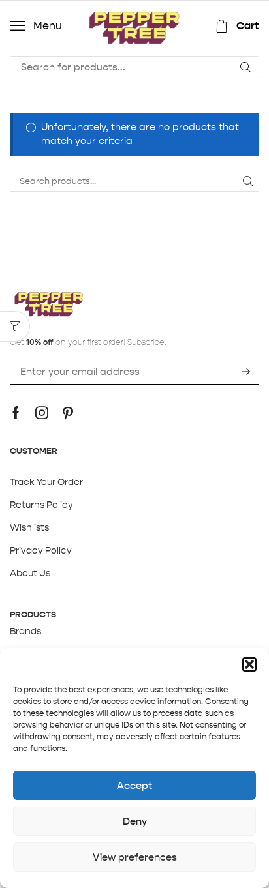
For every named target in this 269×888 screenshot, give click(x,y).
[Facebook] (16, 412)
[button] (249, 664)
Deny (135, 821)
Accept (134, 785)
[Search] (245, 67)
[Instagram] (41, 412)
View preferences (135, 857)
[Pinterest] (67, 412)
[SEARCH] (248, 181)
